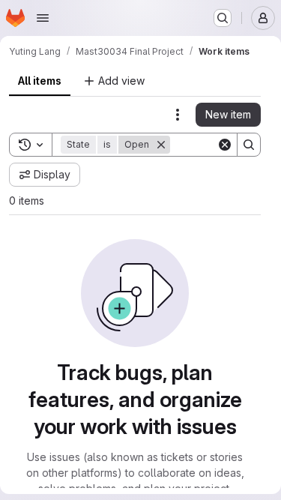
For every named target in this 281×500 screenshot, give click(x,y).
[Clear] (225, 145)
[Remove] (161, 145)
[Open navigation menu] (43, 18)
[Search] (249, 145)
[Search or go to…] (223, 18)
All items (39, 80)
